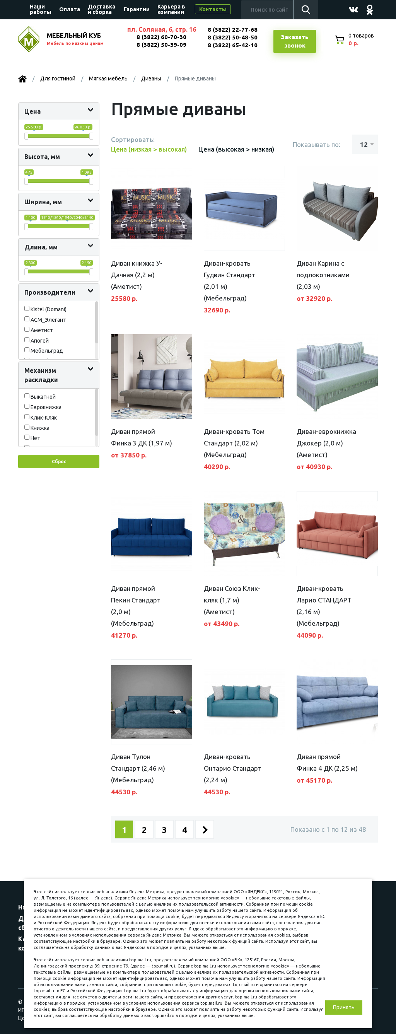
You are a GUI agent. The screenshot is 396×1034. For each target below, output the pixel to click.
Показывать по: (316, 144)
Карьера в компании (171, 9)
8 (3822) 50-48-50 (233, 37)
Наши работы (40, 9)
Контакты (213, 9)
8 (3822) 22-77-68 (233, 29)
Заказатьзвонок (295, 41)
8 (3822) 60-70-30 (161, 37)
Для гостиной (57, 78)
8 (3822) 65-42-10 (233, 45)
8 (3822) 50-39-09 (161, 44)
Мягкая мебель (108, 78)
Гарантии (137, 9)
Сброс (59, 461)
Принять (344, 1007)
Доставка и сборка (101, 9)
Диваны (151, 78)
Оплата (69, 9)
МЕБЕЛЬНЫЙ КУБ (75, 39)
